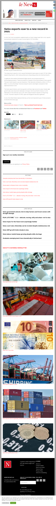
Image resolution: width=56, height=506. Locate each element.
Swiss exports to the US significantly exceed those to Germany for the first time (20, 418)
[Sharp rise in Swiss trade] (44, 124)
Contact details (40, 465)
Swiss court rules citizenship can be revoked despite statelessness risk (20, 181)
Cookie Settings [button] (6, 502)
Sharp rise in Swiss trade (42, 129)
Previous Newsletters (25, 495)
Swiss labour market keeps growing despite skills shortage (17, 192)
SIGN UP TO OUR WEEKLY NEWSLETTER (14, 248)
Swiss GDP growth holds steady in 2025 (13, 199)
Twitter (44, 108)
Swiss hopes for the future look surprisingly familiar (15, 188)
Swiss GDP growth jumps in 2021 (10, 452)
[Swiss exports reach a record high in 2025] (27, 124)
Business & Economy (14, 137)
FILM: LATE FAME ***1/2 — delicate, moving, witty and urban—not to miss (21, 195)
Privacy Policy (25, 164)
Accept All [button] (13, 502)
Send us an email (40, 467)
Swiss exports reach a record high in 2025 (12, 316)
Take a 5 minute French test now (33, 105)
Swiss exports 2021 (14, 138)
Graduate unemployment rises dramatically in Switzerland (17, 178)
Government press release (10, 105)
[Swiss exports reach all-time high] (11, 124)
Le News (28, 6)
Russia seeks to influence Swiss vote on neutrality (15, 185)
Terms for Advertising (41, 472)
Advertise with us (8, 480)
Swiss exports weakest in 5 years (10, 384)
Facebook (37, 108)
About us (38, 464)
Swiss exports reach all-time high (11, 129)
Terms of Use (39, 469)
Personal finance (23, 137)
